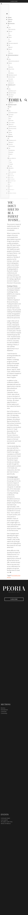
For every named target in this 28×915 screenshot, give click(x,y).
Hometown (12, 93)
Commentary (4, 713)
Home (10, 17)
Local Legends (4, 820)
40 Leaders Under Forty (12, 151)
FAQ (10, 166)
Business (3, 708)
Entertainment (4, 709)
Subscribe (14, 1)
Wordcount (13, 75)
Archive (14, 575)
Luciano (11, 122)
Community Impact (5, 818)
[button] (3, 4)
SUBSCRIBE (12, 193)
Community (3, 711)
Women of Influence (6, 823)
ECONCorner (13, 43)
